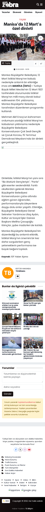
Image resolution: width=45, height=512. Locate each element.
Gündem (28, 12)
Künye (33, 485)
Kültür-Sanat (9, 482)
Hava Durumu (11, 459)
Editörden (32, 482)
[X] (20, 450)
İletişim (23, 485)
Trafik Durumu (11, 462)
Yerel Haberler (10, 485)
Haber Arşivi (10, 473)
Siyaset (38, 12)
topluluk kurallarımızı (27, 402)
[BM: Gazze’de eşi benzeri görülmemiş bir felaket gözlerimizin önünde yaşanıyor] (33, 342)
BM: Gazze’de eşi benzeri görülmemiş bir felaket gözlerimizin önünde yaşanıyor (33, 354)
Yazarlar (6, 12)
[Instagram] (25, 450)
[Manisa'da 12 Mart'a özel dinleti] (22, 47)
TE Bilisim (20, 271)
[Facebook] (16, 450)
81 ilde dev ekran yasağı (31, 327)
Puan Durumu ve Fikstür (15, 465)
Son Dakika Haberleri (14, 470)
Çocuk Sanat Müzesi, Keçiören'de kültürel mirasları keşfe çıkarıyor (11, 329)
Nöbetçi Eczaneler (13, 457)
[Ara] (38, 4)
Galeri (21, 482)
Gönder (8, 393)
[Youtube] (29, 450)
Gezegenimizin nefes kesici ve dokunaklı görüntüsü (11, 352)
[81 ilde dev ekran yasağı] (33, 319)
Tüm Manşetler (11, 467)
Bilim (34, 480)
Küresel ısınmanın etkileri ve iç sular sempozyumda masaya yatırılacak (11, 306)
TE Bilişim (29, 508)
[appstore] (14, 490)
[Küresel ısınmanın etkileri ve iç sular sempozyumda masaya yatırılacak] (11, 295)
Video (25, 480)
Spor (17, 480)
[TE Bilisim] (8, 272)
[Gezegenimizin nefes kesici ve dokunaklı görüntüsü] (11, 342)
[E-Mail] (18, 276)
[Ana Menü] (41, 4)
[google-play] (29, 490)
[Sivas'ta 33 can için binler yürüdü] (33, 295)
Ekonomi (17, 12)
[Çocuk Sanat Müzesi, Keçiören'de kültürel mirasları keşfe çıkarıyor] (11, 319)
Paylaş (7, 63)
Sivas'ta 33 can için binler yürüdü (32, 304)
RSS (7, 501)
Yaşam (22, 19)
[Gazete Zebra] (11, 4)
